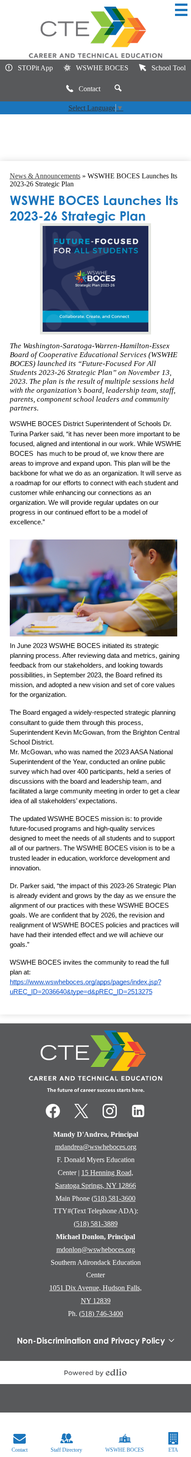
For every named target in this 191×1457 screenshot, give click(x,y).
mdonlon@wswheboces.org (95, 1249)
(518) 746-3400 (101, 1313)
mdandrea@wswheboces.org (95, 1147)
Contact (89, 89)
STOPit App (35, 68)
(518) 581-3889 (96, 1224)
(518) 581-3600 (113, 1198)
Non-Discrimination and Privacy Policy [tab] (91, 1340)
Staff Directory (66, 1450)
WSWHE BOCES (102, 68)
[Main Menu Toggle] (181, 10)
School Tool (168, 68)
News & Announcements (45, 176)
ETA (173, 1450)
